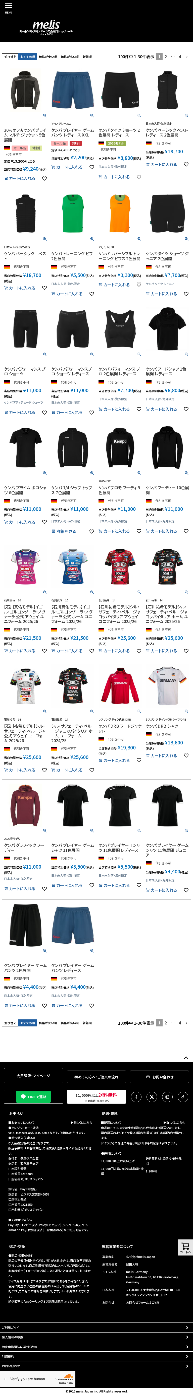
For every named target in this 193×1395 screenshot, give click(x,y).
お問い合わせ (11, 1366)
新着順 (87, 56)
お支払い (16, 1113)
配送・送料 (110, 1113)
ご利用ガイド (10, 1327)
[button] (187, 56)
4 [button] (180, 56)
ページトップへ (186, 1058)
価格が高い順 (70, 56)
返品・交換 (17, 1246)
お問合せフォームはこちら (142, 1302)
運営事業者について (117, 1246)
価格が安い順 (48, 56)
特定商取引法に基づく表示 (19, 1347)
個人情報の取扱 (12, 1337)
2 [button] (166, 56)
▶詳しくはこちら (81, 1122)
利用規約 (8, 1356)
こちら (61, 1281)
